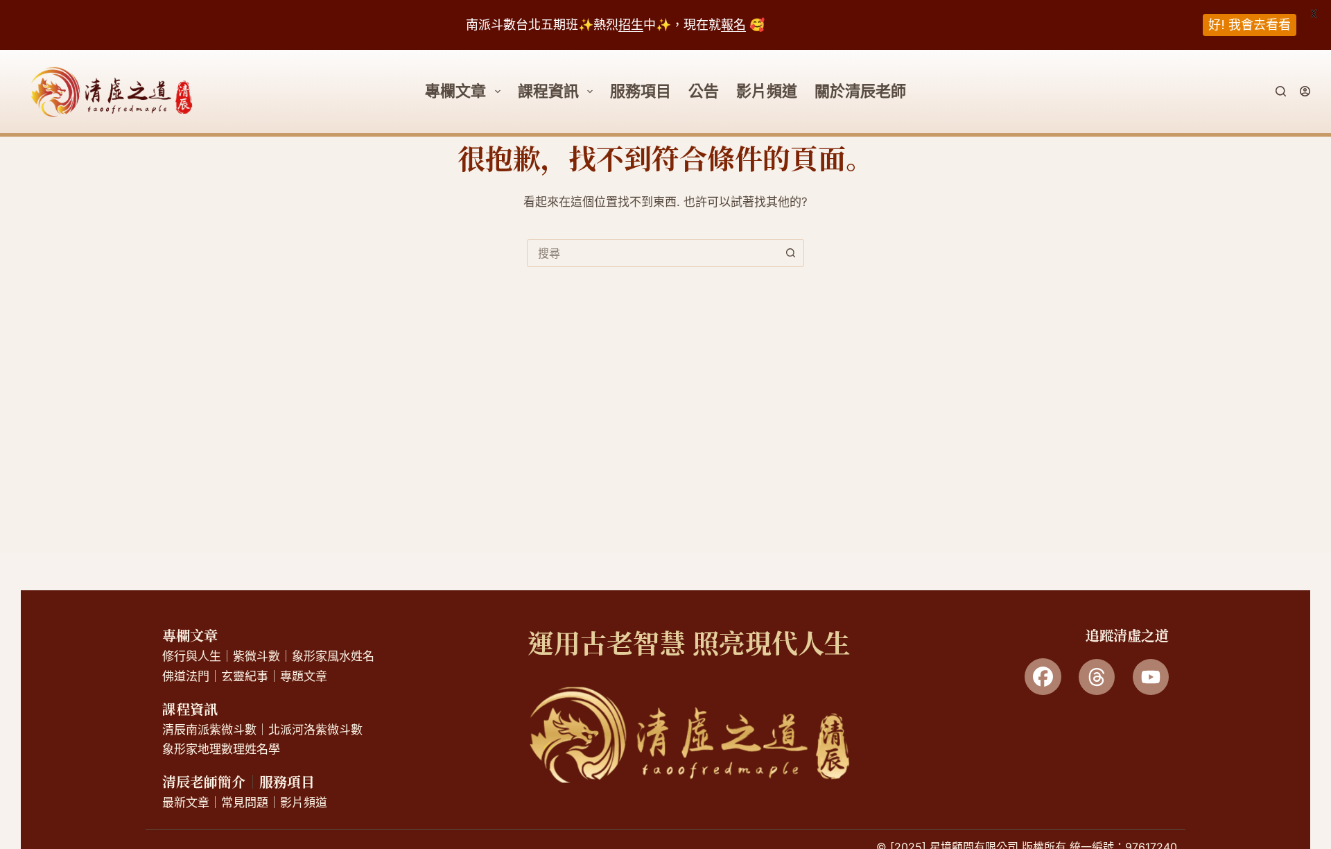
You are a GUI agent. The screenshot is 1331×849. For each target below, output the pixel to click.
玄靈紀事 (244, 676)
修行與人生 (191, 656)
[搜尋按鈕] (790, 253)
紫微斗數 (256, 656)
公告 (703, 91)
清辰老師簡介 (203, 781)
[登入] (1305, 91)
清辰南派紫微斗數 (209, 730)
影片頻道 (766, 91)
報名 (733, 24)
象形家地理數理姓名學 (221, 749)
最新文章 (185, 802)
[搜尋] (1281, 91)
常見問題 (244, 802)
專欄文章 (190, 635)
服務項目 (640, 91)
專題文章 (303, 676)
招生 (630, 24)
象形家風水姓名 (333, 656)
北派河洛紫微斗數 (315, 730)
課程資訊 (548, 91)
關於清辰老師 (860, 91)
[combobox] (652, 253)
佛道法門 (185, 676)
